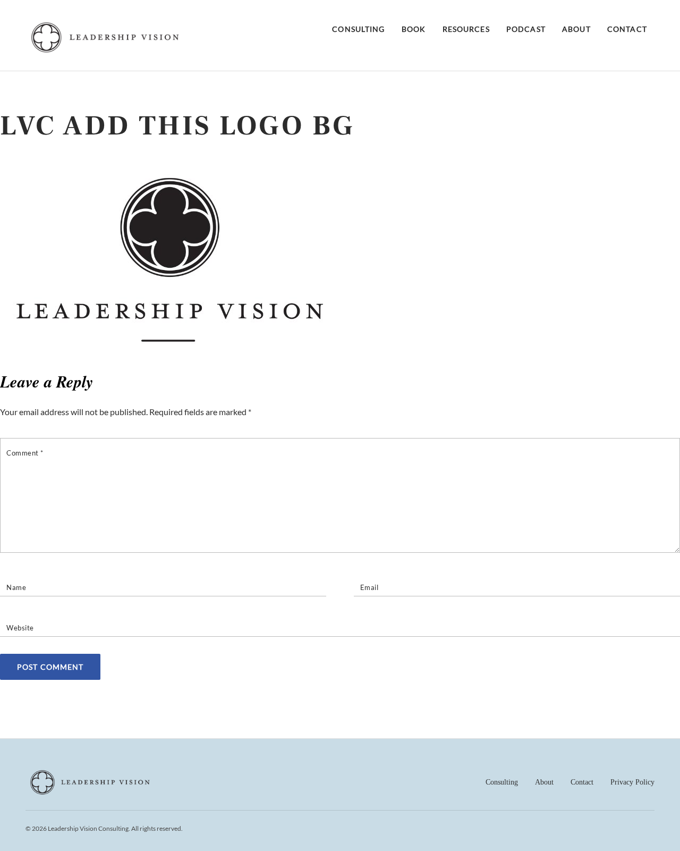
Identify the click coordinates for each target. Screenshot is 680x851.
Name (16, 587)
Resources (466, 28)
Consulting (358, 28)
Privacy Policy (632, 782)
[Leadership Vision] (105, 50)
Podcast (526, 28)
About (576, 28)
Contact (627, 28)
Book (414, 28)
